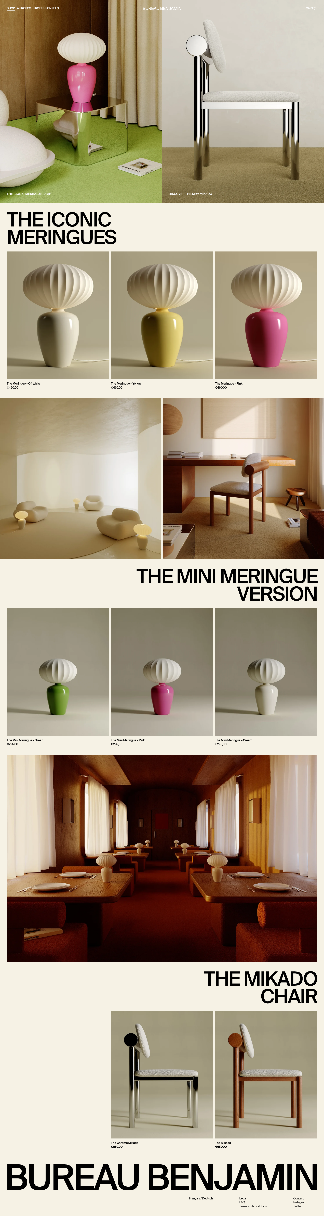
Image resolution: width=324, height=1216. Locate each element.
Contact (298, 1198)
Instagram (299, 1202)
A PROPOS (24, 8)
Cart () (311, 8)
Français (194, 1198)
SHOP (11, 8)
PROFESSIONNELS (46, 8)
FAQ (242, 1202)
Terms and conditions (253, 1206)
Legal (242, 1198)
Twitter (297, 1206)
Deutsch (207, 1198)
